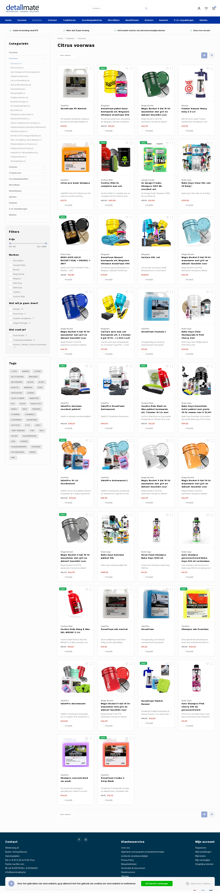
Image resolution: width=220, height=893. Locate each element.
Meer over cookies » (201, 883)
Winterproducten (19, 131)
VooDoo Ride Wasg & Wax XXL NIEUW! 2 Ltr (75, 630)
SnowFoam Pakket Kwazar (152, 702)
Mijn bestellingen (203, 851)
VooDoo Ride (19, 296)
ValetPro (17, 292)
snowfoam (32, 420)
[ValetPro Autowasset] (76, 678)
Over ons (125, 847)
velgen (14, 436)
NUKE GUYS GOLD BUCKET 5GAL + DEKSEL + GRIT (75, 260)
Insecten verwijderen (23, 318)
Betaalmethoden (129, 864)
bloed (41, 382)
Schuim (37, 371)
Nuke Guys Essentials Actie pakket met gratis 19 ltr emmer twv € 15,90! (196, 409)
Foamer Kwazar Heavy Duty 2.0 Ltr (194, 110)
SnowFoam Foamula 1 (153, 331)
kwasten (163, 20)
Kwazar (16, 269)
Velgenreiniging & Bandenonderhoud (28, 127)
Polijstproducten (19, 97)
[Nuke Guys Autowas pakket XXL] (116, 530)
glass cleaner (17, 398)
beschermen (16, 382)
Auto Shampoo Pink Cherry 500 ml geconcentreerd (193, 706)
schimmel (15, 414)
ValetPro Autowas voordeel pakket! (71, 407)
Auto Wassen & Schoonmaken (25, 72)
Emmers (149, 20)
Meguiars (17, 278)
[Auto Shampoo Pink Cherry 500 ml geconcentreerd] (196, 678)
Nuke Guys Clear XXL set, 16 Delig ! (196, 184)
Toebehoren (69, 20)
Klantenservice (128, 872)
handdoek (34, 398)
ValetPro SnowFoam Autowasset (113, 407)
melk (25, 409)
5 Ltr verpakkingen (184, 20)
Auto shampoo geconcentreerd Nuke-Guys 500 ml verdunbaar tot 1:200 (196, 558)
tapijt (38, 425)
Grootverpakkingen (20, 106)
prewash (36, 409)
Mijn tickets (200, 856)
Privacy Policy (127, 860)
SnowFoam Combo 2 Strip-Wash (112, 779)
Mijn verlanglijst (202, 860)
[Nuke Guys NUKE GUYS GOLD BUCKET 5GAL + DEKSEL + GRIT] (76, 232)
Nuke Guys (17, 283)
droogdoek (16, 393)
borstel (15, 387)
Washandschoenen (20, 118)
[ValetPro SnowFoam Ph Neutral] (76, 83)
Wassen (18, 309)
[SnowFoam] (156, 604)
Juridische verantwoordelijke (134, 856)
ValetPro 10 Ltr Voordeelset (69, 482)
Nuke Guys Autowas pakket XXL (112, 556)
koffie (22, 404)
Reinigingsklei (17, 93)
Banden (25, 371)
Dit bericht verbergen (157, 883)
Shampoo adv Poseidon (195, 629)
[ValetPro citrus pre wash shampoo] (76, 158)
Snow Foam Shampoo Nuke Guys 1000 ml (153, 556)
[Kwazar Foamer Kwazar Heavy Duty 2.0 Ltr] (196, 83)
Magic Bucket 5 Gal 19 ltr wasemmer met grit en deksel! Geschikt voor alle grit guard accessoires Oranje (196, 484)
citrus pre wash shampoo (75, 183)
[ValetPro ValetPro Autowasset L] (116, 455)
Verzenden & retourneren (133, 868)
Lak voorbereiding (19, 80)
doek (40, 387)
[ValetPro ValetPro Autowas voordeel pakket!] (76, 381)
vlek (13, 441)
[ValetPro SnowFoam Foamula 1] (156, 306)
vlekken (24, 441)
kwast (14, 409)
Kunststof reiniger (19, 101)
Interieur (52, 20)
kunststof (36, 404)
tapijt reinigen (18, 431)
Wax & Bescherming (20, 85)
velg (42, 431)
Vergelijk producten (204, 864)
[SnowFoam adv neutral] (116, 604)
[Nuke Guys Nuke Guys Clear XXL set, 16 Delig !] (196, 158)
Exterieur (37, 20)
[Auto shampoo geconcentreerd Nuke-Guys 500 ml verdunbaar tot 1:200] (196, 530)
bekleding (33, 377)
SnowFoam (147, 629)
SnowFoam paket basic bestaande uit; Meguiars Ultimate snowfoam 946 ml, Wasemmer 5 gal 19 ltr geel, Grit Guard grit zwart (115, 112)
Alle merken (18, 260)
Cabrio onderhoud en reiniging (25, 123)
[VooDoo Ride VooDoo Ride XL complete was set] (116, 158)
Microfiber (16, 110)
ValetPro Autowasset (73, 703)
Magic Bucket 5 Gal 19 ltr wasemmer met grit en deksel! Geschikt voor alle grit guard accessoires (156, 112)
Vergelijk (68, 130)
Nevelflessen (132, 20)
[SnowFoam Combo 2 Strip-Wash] (116, 753)
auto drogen (17, 377)
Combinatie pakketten (24, 340)
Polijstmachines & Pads (22, 148)
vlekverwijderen (18, 447)
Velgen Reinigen (22, 323)
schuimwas (16, 420)
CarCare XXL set (150, 257)
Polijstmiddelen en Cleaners (23, 144)
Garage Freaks (19, 265)
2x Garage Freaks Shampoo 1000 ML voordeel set (151, 186)
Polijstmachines (18, 156)
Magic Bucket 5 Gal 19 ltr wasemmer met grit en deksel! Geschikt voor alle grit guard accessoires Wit (156, 484)
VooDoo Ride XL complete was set (111, 184)
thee (32, 431)
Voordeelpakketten (92, 20)
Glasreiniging (17, 89)
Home (8, 20)
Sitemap (125, 876)
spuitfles (15, 425)
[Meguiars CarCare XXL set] (156, 232)
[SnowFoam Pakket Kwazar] (156, 678)
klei (13, 404)
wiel (13, 457)
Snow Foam (16, 67)
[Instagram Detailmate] (85, 839)
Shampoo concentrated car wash (74, 779)
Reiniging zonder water (21, 114)
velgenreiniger (29, 436)
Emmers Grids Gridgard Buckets (25, 135)
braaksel (28, 387)
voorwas (36, 447)
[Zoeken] (146, 8)
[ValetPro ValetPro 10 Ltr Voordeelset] (76, 455)
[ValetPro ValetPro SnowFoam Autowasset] (116, 381)
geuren (30, 393)
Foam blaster (20, 335)
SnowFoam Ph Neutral (74, 108)
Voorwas (21, 20)
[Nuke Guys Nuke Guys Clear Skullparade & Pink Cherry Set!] (196, 306)
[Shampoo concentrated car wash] (76, 753)
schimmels (30, 414)
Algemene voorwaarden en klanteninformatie (142, 851)
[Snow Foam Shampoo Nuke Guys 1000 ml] (156, 530)
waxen (32, 452)
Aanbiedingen (18, 161)
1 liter (14, 371)
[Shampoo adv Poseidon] (196, 604)
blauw (30, 382)
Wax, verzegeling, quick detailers (25, 140)
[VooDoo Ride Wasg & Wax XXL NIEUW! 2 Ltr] (76, 604)
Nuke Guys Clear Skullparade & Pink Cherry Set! (193, 334)
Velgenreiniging (19, 76)
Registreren (200, 847)
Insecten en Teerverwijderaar (24, 152)
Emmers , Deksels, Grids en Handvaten (29, 345)
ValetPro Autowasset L (114, 480)
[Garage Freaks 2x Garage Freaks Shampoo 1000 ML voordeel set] (156, 158)
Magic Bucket (18, 274)
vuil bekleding (17, 452)
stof (27, 425)
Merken (203, 20)
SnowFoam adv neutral (114, 629)
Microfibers (113, 20)
